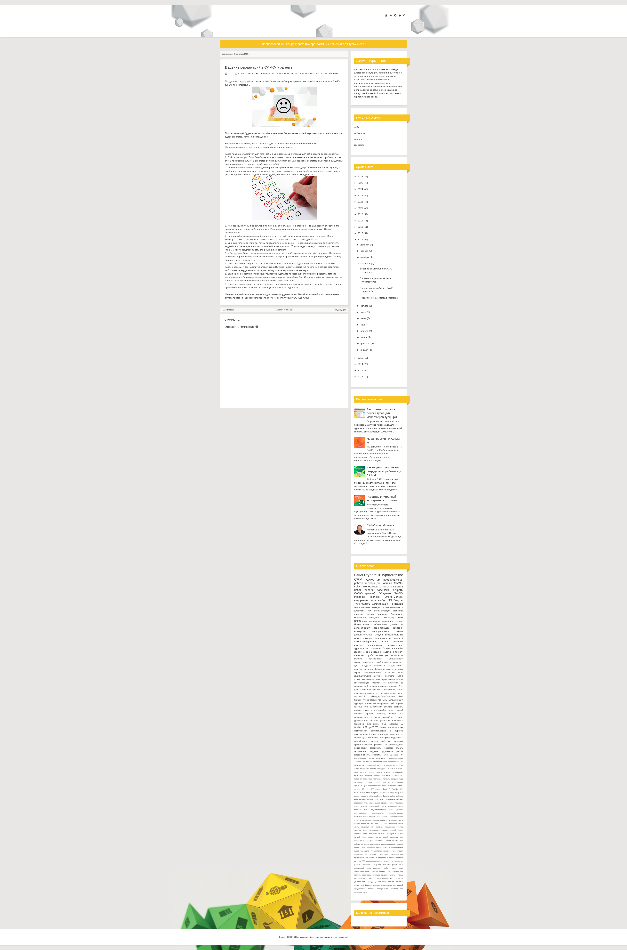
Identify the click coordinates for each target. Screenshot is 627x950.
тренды (377, 782)
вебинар (388, 707)
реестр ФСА (397, 865)
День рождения (362, 666)
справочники (387, 679)
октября (365, 257)
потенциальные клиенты (389, 638)
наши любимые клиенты (374, 834)
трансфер (359, 724)
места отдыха (383, 772)
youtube (358, 139)
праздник (387, 851)
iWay (397, 793)
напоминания (397, 772)
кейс (364, 690)
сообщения (379, 720)
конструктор (382, 769)
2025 (360, 183)
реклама (358, 645)
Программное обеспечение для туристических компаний (321, 937)
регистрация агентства (381, 865)
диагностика (385, 727)
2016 (360, 239)
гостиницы (375, 648)
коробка (382, 710)
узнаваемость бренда (363, 882)
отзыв (357, 679)
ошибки (377, 775)
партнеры (369, 714)
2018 (360, 227)
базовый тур (361, 707)
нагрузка (357, 834)
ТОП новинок (389, 799)
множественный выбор (392, 830)
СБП (381, 799)
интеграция (372, 583)
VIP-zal (386, 793)
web (401, 662)
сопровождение (388, 693)
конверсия (359, 631)
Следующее (228, 310)
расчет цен (373, 693)
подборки (398, 641)
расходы (357, 865)
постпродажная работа (284, 74)
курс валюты (360, 772)
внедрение (361, 600)
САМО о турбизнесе (380, 525)
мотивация (360, 617)
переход (381, 714)
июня (363, 318)
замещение (366, 820)
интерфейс (364, 769)
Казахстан (387, 796)
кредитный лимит (395, 769)
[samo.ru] (400, 15)
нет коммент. (332, 74)
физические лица (376, 724)
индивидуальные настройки (368, 676)
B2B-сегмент (376, 789)
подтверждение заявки (372, 847)
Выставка (394, 755)
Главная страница (283, 310)
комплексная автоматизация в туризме (378, 731)
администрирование (388, 686)
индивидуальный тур (381, 820)
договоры (358, 710)
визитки (365, 765)
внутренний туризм (377, 806)
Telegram (374, 793)
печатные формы (373, 669)
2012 (360, 376)
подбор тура (396, 714)
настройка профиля (363, 775)
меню (365, 830)
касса (400, 823)
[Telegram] (395, 15)
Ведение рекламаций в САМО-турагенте (258, 67)
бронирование (373, 651)
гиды (366, 810)
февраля (365, 343)
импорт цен (397, 727)
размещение (389, 861)
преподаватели (397, 854)
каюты (356, 827)
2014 (360, 364)
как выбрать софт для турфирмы (382, 823)
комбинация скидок (384, 666)
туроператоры (360, 878)
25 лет (365, 789)
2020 (360, 214)
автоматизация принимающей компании (378, 627)
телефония (388, 621)
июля (363, 312)
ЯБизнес (399, 799)
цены (384, 786)
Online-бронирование (365, 641)
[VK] (390, 15)
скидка (376, 679)
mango (363, 796)
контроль (389, 676)
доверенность (383, 817)
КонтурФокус (397, 796)
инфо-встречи (397, 820)
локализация (390, 827)
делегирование (360, 813)
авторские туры (361, 803)
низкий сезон (360, 837)
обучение (368, 638)
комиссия (365, 827)
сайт (356, 127)
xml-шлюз (373, 796)
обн (401, 837)
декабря (365, 244)
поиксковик (367, 779)
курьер (371, 772)
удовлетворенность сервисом (389, 878)
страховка (366, 875)
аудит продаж (381, 803)
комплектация (361, 734)
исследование (360, 823)
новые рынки (374, 837)
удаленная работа (392, 751)
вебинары (359, 133)
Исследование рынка (364, 758)
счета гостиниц (396, 875)
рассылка (383, 590)
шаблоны (358, 696)
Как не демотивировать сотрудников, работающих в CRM (385, 471)
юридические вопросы (364, 889)
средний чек (397, 871)
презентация (398, 851)
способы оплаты (393, 748)
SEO (368, 793)
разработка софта (393, 717)
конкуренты (371, 710)
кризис (391, 710)
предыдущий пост (246, 81)
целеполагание (374, 786)
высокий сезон (375, 765)
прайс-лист (385, 741)
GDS (400, 617)
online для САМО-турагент (383, 696)
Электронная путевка (363, 762)
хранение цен (360, 786)
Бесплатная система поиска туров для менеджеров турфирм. (382, 413)
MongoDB (369, 727)
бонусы (398, 600)
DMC (386, 755)
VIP (380, 793)
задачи (387, 651)
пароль (384, 844)
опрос (388, 841)
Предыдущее (340, 310)
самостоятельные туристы (366, 871)
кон (372, 827)
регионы (366, 865)
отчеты (384, 586)
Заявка (386, 648)
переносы (391, 844)
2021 (360, 208)
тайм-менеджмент (373, 672)
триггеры (386, 782)
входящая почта (395, 806)
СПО (385, 700)
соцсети (358, 607)
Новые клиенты (363, 624)
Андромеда (397, 614)
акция (384, 762)
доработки (359, 610)
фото (362, 885)
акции (371, 803)
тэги (370, 878)
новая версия (364, 590)
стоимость (358, 782)
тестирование (375, 645)
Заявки (399, 621)
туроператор (362, 603)
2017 (360, 233)
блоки (400, 672)
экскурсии (389, 672)
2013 (360, 370)
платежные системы (393, 669)
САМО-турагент (367, 575)
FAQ (385, 789)
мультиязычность (370, 738)
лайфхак (379, 827)
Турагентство (392, 575)
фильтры (398, 679)
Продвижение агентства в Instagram (379, 297)
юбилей (400, 885)
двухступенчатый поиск (382, 810)
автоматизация (380, 603)
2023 (360, 195)
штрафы (393, 724)
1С (402, 724)
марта (364, 337)
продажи (375, 596)
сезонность (375, 748)
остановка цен (367, 844)
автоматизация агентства (388, 610)
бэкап (356, 806)
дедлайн (399, 810)
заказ (356, 769)
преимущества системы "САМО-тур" (371, 854)
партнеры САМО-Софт (392, 775)
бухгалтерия (376, 707)
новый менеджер (390, 837)
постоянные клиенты (392, 607)
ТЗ (376, 727)
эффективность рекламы (367, 755)
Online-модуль (394, 596)
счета (400, 693)
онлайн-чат (379, 841)
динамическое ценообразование (387, 813)
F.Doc (366, 696)
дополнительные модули (368, 634)
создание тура (397, 779)
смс (388, 871)
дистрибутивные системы (365, 817)
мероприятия (375, 830)
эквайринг (392, 786)
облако (399, 676)
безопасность (396, 655)
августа (364, 305)
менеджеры (370, 586)
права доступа (376, 614)
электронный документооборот (383, 662)
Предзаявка (397, 603)
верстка (364, 806)
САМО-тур (373, 579)
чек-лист (392, 885)
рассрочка (398, 861)
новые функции (371, 607)
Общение (265, 74)
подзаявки (387, 690)
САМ (376, 799)
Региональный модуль (363, 799)
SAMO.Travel (359, 793)
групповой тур (389, 765)
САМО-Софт (361, 621)
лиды (373, 600)
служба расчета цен (377, 655)
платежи (358, 614)
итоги (385, 641)
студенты (385, 875)
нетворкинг (385, 738)
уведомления (397, 782)
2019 (360, 220)
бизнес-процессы (396, 803)
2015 (360, 358)
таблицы (368, 782)
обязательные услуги (363, 841)
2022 (360, 201)
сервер (382, 871)
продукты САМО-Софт (382, 617)
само (401, 868)
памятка (376, 844)
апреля (364, 331)
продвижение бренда (374, 861)
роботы (387, 868)
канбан (373, 769)
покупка (374, 741)
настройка (397, 648)
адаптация (377, 762)
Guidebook (359, 727)
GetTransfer (393, 789)
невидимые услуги (395, 834)
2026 (360, 176)
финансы (359, 651)
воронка (358, 659)
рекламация (367, 679)
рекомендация (396, 744)
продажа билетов (363, 744)
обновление (380, 624)
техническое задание (366, 751)
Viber (392, 793)
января (364, 350)
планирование (374, 690)
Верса (379, 796)
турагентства (306, 74)
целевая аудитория (381, 885)
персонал (358, 779)
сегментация (360, 748)
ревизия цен (380, 744)
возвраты (398, 707)
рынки (394, 868)
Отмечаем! (381, 758)
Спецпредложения (395, 758)
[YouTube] (386, 15)
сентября (365, 263)
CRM (317, 74)
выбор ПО (385, 600)
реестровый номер (362, 868)
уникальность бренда (384, 882)
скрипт (357, 672)
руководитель (361, 720)
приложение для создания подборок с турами (374, 858)
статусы (357, 875)
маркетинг (396, 586)
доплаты (399, 765)
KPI (401, 789)
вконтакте (359, 145)
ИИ (402, 755)
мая (363, 324)
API (369, 610)
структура (376, 875)
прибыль (386, 779)
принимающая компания (367, 717)
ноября (364, 251)
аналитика (374, 621)
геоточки (357, 810)
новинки (387, 583)
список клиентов (394, 720)
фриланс (368, 885)
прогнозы (398, 741)
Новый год (375, 700)
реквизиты (377, 868)
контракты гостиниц (379, 734)
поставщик (377, 779)
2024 (360, 189)
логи (392, 734)
